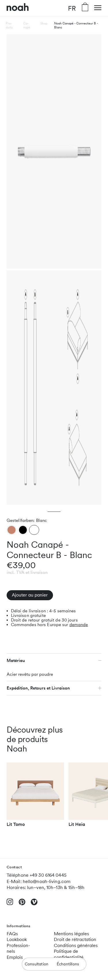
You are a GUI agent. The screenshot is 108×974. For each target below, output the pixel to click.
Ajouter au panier (30, 595)
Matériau (16, 660)
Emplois (15, 957)
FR (72, 8)
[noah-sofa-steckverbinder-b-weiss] (34, 530)
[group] (35, 797)
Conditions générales (76, 945)
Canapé (26, 25)
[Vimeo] (34, 904)
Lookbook (17, 939)
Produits (9, 25)
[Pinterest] (22, 904)
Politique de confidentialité (69, 954)
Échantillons (68, 964)
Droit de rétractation (75, 939)
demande (78, 624)
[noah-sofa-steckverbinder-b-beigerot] (11, 530)
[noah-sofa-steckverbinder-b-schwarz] (23, 530)
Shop (43, 23)
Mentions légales (71, 933)
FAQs (12, 933)
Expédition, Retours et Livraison (38, 688)
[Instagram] (10, 904)
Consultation (36, 964)
